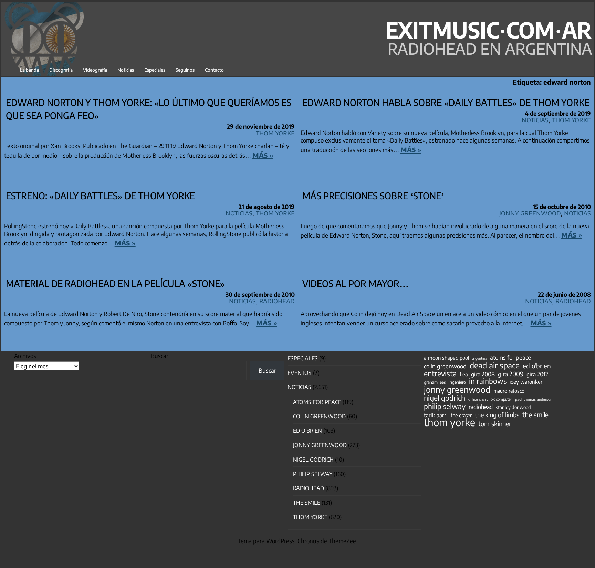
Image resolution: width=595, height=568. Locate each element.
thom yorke (449, 422)
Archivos (25, 355)
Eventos (300, 372)
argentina (479, 358)
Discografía (61, 70)
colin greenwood (445, 366)
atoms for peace (510, 357)
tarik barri (436, 415)
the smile (535, 414)
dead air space (495, 365)
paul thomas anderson (533, 399)
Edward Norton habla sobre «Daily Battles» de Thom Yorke (445, 102)
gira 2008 (483, 374)
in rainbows (488, 381)
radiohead (481, 406)
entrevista (440, 373)
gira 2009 (510, 373)
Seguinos (185, 70)
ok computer (501, 399)
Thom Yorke (275, 132)
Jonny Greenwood (530, 212)
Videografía (95, 70)
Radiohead (277, 300)
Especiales (154, 70)
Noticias (125, 70)
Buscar (159, 355)
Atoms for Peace (317, 402)
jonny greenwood (457, 389)
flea (464, 374)
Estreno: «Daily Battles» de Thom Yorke (100, 195)
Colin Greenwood (319, 416)
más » (262, 154)
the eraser (461, 415)
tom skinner (494, 423)
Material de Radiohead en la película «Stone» (115, 283)
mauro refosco (508, 391)
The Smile (306, 502)
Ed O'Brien (307, 430)
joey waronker (526, 381)
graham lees (435, 382)
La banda (29, 70)
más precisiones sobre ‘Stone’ (373, 195)
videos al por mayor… (355, 283)
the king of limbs (497, 414)
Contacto (214, 70)
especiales (303, 358)
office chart (478, 399)
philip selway (445, 406)
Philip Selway (312, 474)
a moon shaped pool (446, 358)
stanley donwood (513, 407)
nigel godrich (313, 459)
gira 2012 (537, 374)
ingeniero (457, 382)
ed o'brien (537, 365)
